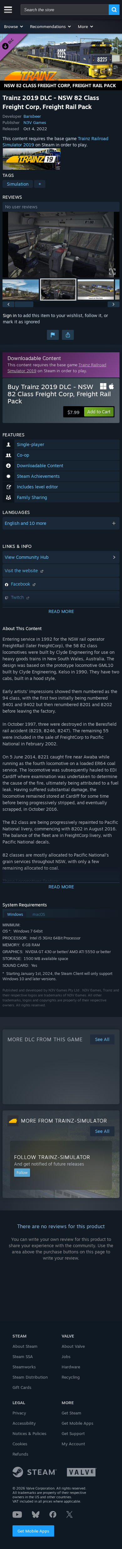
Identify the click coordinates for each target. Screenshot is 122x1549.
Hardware (71, 1366)
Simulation (17, 184)
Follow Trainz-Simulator (52, 1157)
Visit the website (22, 570)
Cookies (20, 1443)
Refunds (20, 1454)
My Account (73, 1443)
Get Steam (71, 1412)
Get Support (73, 1433)
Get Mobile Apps (33, 1530)
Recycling (71, 1377)
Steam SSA (23, 1356)
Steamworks (24, 1366)
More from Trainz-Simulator (64, 1121)
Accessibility (24, 1423)
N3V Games (34, 122)
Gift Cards (22, 1387)
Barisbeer (32, 116)
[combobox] (65, 9)
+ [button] (39, 184)
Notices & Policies (29, 1433)
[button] (14, 26)
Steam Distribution (30, 1377)
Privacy (19, 1412)
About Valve (73, 1346)
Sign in (10, 315)
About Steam (25, 1346)
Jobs (66, 1356)
